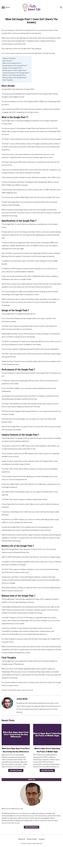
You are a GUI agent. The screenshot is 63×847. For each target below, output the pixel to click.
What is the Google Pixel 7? (12, 63)
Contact (42, 839)
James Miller (22, 699)
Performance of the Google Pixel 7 (15, 70)
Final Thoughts (8, 80)
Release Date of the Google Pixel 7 (15, 77)
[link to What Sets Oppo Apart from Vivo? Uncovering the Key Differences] (16, 734)
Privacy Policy (32, 839)
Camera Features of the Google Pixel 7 (16, 73)
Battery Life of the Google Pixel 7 (14, 75)
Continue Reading (16, 770)
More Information (31, 827)
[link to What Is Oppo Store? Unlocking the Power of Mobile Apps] (47, 734)
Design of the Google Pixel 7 (12, 68)
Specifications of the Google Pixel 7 (15, 65)
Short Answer (7, 61)
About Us (21, 839)
